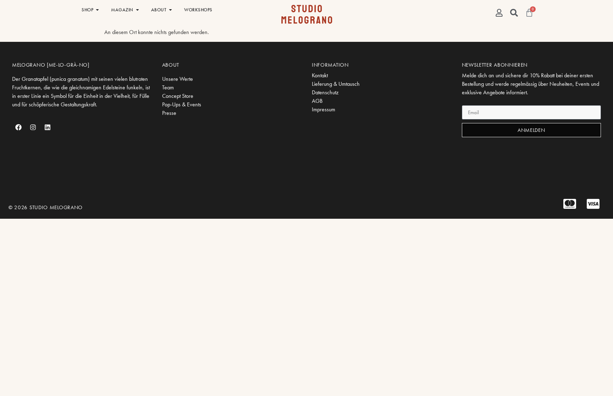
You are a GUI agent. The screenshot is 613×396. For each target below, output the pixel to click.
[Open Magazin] (137, 9)
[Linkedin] (47, 127)
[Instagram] (33, 127)
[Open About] (170, 9)
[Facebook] (18, 127)
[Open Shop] (97, 9)
